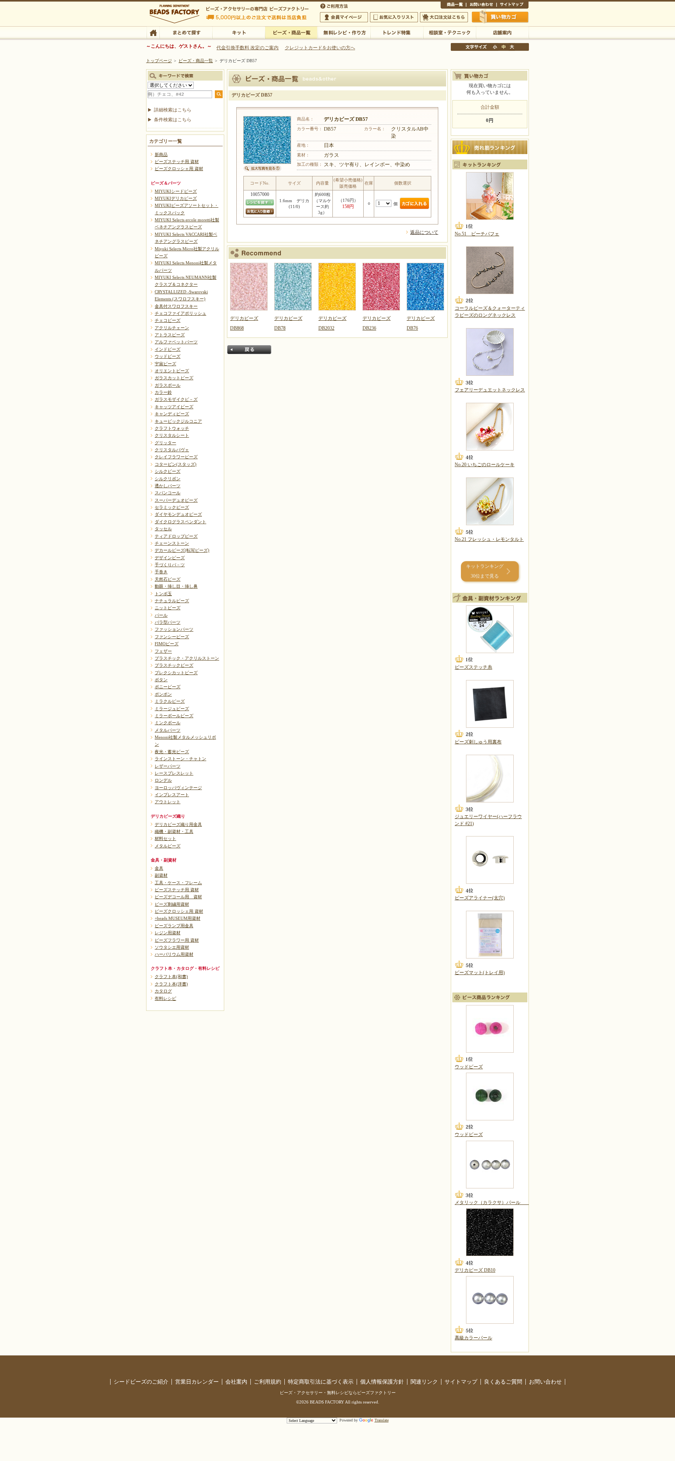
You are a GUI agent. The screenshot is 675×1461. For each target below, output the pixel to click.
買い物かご (500, 16)
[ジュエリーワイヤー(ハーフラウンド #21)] (490, 778)
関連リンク (424, 1381)
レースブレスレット (174, 773)
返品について (424, 232)
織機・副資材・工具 (174, 831)
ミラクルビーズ (170, 701)
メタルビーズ (167, 846)
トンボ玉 (163, 593)
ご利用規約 (267, 1381)
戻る (249, 349)
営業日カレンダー (197, 1381)
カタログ (163, 991)
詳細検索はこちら (172, 110)
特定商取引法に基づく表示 (321, 1381)
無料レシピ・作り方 (344, 32)
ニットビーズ (167, 607)
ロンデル (163, 780)
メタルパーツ (167, 730)
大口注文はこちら (444, 17)
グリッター (165, 442)
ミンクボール (167, 722)
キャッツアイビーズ (174, 406)
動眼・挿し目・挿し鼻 (176, 586)
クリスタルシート (172, 435)
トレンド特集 (397, 32)
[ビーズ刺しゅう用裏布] (490, 704)
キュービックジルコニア (178, 421)
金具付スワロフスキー (176, 306)
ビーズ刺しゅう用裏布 (478, 742)
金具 (159, 868)
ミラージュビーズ (172, 708)
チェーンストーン (172, 543)
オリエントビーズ (172, 370)
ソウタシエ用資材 (172, 947)
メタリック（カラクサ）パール (492, 1202)
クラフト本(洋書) (171, 984)
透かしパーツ (167, 485)
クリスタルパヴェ (172, 449)
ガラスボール (167, 385)
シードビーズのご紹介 (141, 1381)
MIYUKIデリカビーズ (176, 198)
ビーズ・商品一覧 (291, 32)
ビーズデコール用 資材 (178, 896)
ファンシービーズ (172, 636)
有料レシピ (165, 998)
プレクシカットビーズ (176, 672)
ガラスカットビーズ (174, 377)
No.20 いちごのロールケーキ (484, 464)
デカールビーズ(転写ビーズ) (182, 550)
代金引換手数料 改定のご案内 (247, 47)
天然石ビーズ (167, 579)
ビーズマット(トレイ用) (480, 972)
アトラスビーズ (170, 334)
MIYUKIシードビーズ (176, 191)
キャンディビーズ (172, 413)
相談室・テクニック (449, 32)
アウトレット (167, 801)
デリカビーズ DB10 (475, 1270)
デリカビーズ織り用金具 (178, 824)
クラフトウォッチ (172, 428)
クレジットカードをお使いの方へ (320, 47)
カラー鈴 (163, 392)
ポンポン (163, 694)
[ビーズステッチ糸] (490, 629)
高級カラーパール (473, 1338)
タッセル (163, 528)
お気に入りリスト (394, 17)
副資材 (161, 875)
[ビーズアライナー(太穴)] (490, 860)
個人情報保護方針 (382, 1381)
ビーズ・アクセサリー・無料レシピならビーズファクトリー (338, 1392)
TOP (153, 32)
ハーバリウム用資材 (174, 954)
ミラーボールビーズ (174, 715)
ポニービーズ (167, 686)
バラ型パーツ (167, 622)
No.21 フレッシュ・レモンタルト (489, 539)
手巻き (161, 571)
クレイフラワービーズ (176, 456)
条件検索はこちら (172, 119)
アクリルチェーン (172, 327)
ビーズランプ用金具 (174, 925)
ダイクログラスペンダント (180, 521)
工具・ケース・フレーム (178, 882)
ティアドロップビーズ (176, 536)
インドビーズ (167, 349)
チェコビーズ (167, 320)
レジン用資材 (167, 932)
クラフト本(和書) (171, 976)
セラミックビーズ (172, 507)
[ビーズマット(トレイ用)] (490, 934)
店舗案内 (502, 32)
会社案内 (236, 1381)
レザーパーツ (167, 766)
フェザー (163, 651)
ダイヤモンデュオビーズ (178, 514)
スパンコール (167, 492)
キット (238, 32)
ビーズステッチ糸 (473, 667)
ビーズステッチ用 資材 (177, 161)
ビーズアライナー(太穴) (480, 898)
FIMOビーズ (167, 643)
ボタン (161, 679)
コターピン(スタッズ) (175, 464)
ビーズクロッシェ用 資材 (179, 168)
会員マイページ (344, 17)
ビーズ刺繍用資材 (172, 904)
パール (161, 615)
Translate (382, 1420)
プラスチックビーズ (174, 665)
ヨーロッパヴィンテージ (178, 787)
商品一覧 (453, 5)
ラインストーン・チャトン (180, 758)
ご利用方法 (335, 5)
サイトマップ (512, 5)
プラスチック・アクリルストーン (187, 658)
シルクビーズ (167, 471)
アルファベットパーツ (176, 341)
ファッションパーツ (174, 629)
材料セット (165, 838)
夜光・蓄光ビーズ (172, 751)
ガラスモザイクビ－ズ (176, 399)
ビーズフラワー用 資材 (177, 940)
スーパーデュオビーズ (176, 500)
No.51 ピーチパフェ (477, 234)
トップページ (159, 60)
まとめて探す (186, 32)
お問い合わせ (481, 5)
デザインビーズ (170, 557)
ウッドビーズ (167, 356)
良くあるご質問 (503, 1381)
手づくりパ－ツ (170, 564)
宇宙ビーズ (165, 363)
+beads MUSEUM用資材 (177, 918)
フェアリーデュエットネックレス (490, 390)
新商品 (161, 154)
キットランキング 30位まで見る (485, 571)
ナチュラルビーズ (172, 600)
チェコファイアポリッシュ (180, 313)
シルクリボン (167, 478)
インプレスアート (172, 794)
